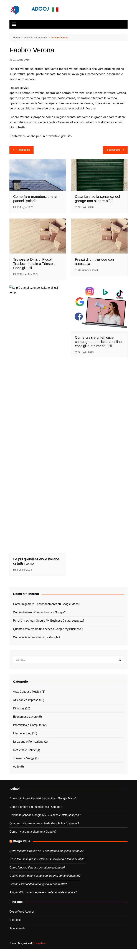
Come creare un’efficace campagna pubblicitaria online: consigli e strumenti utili (99, 341)
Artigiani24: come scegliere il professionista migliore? (43, 892)
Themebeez (40, 943)
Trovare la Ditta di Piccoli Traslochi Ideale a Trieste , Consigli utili (34, 263)
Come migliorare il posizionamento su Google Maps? (46, 604)
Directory (18, 708)
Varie (16, 766)
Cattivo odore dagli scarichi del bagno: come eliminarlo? (44, 875)
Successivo (113, 149)
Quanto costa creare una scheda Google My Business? (48, 629)
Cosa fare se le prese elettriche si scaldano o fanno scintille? (47, 859)
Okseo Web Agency (21, 911)
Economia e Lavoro (25, 716)
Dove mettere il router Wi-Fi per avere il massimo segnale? (46, 850)
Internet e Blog (22, 733)
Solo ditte (15, 919)
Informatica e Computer (27, 725)
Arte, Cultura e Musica (27, 691)
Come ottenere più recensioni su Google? (39, 612)
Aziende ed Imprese (25, 700)
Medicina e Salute (24, 750)
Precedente (23, 149)
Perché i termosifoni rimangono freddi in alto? (38, 884)
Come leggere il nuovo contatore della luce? (37, 867)
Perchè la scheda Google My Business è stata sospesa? (48, 620)
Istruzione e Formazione (28, 741)
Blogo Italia (21, 841)
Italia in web (17, 928)
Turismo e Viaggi (23, 758)
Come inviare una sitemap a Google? (36, 637)
